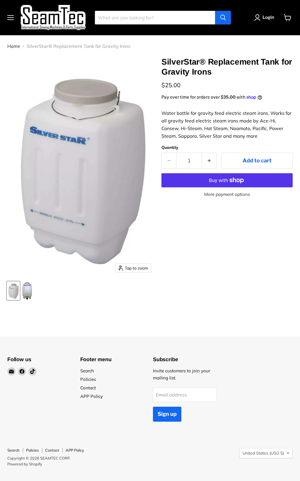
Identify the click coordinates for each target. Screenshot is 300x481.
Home (13, 46)
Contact (88, 388)
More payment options (227, 194)
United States (263, 453)
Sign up (167, 414)
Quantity (169, 147)
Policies (88, 379)
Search (87, 371)
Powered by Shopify (24, 464)
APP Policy (91, 396)
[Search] (223, 17)
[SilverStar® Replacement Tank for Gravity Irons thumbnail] (13, 290)
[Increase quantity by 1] (209, 161)
